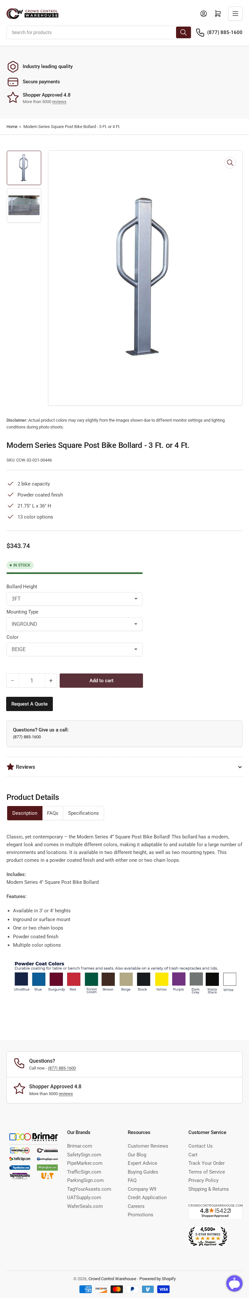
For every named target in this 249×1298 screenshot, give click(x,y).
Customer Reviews (148, 1146)
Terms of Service (206, 1172)
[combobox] (99, 32)
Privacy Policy (203, 1180)
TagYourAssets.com (89, 1189)
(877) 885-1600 (225, 32)
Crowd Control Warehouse (112, 1278)
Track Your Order (206, 1163)
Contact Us (200, 1146)
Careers (136, 1206)
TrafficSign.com (84, 1172)
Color (12, 637)
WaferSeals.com (85, 1206)
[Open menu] (235, 13)
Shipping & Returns (208, 1189)
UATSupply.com (84, 1197)
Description (24, 813)
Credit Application (147, 1197)
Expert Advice (142, 1163)
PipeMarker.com (84, 1163)
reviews (59, 101)
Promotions (140, 1215)
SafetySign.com (84, 1155)
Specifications (83, 813)
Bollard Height (21, 587)
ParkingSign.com (85, 1180)
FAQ (132, 1180)
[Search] (183, 32)
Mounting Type (22, 612)
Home (12, 126)
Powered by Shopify (157, 1278)
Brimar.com (79, 1146)
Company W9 (142, 1189)
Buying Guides (143, 1172)
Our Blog (137, 1155)
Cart (192, 1155)
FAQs (52, 813)
